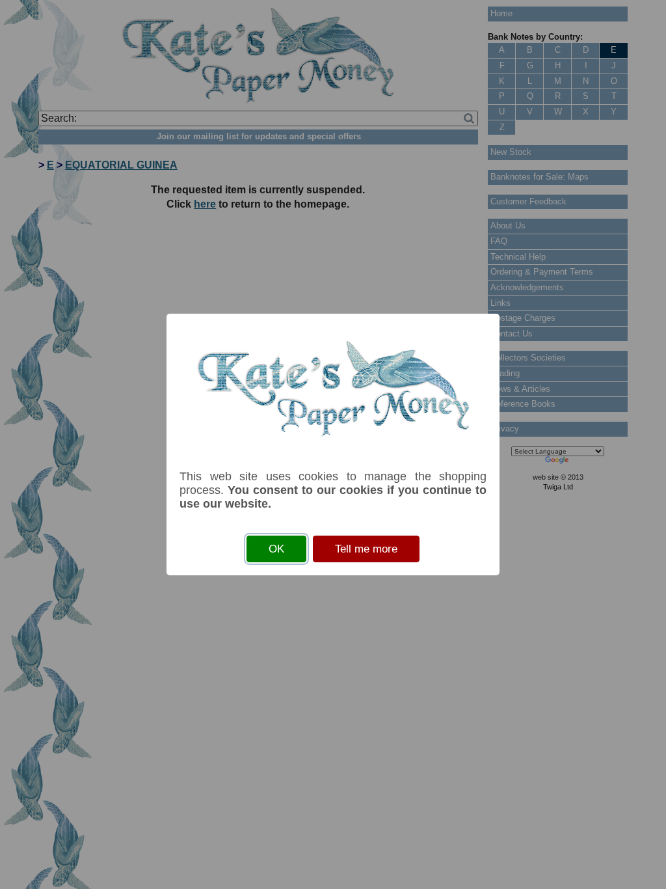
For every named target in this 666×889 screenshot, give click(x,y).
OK (276, 549)
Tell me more (366, 549)
